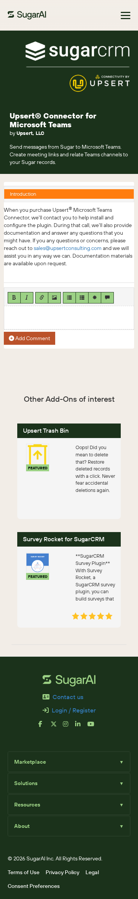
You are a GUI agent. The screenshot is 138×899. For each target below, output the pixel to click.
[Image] (54, 297)
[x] (57, 727)
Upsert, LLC (30, 133)
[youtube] (93, 727)
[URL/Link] (41, 297)
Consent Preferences (34, 886)
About (69, 826)
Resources (69, 804)
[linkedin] (81, 727)
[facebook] (44, 727)
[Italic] (26, 297)
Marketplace (69, 761)
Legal (92, 872)
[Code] (94, 297)
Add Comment (32, 338)
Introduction (23, 194)
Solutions (69, 783)
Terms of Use (23, 872)
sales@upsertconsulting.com (68, 248)
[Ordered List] (82, 297)
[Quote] (107, 297)
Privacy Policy (62, 872)
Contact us (68, 697)
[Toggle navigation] (125, 15)
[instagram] (69, 727)
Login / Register (74, 710)
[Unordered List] (69, 297)
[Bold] (14, 297)
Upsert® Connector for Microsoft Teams (53, 120)
